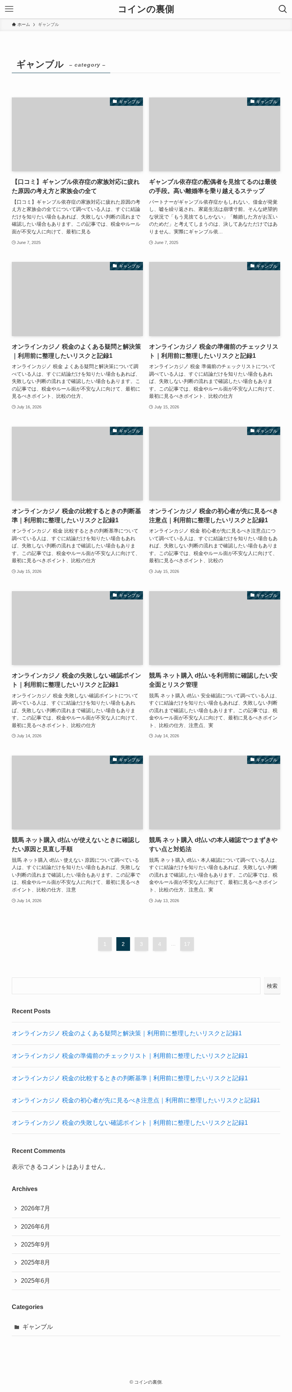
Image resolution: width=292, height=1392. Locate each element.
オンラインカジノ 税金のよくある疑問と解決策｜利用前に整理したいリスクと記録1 (127, 1033)
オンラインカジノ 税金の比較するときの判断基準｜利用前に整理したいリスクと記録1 (130, 1078)
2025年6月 (35, 1280)
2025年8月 (35, 1262)
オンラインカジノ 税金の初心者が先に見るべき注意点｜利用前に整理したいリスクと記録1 (136, 1100)
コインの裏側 (146, 9)
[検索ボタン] (283, 9)
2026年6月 (35, 1226)
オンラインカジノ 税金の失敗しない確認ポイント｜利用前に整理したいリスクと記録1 (130, 1122)
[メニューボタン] (9, 9)
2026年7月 (35, 1208)
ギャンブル (37, 1326)
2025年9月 (35, 1244)
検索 (272, 986)
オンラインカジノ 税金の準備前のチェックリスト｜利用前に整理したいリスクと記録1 (130, 1055)
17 (187, 944)
